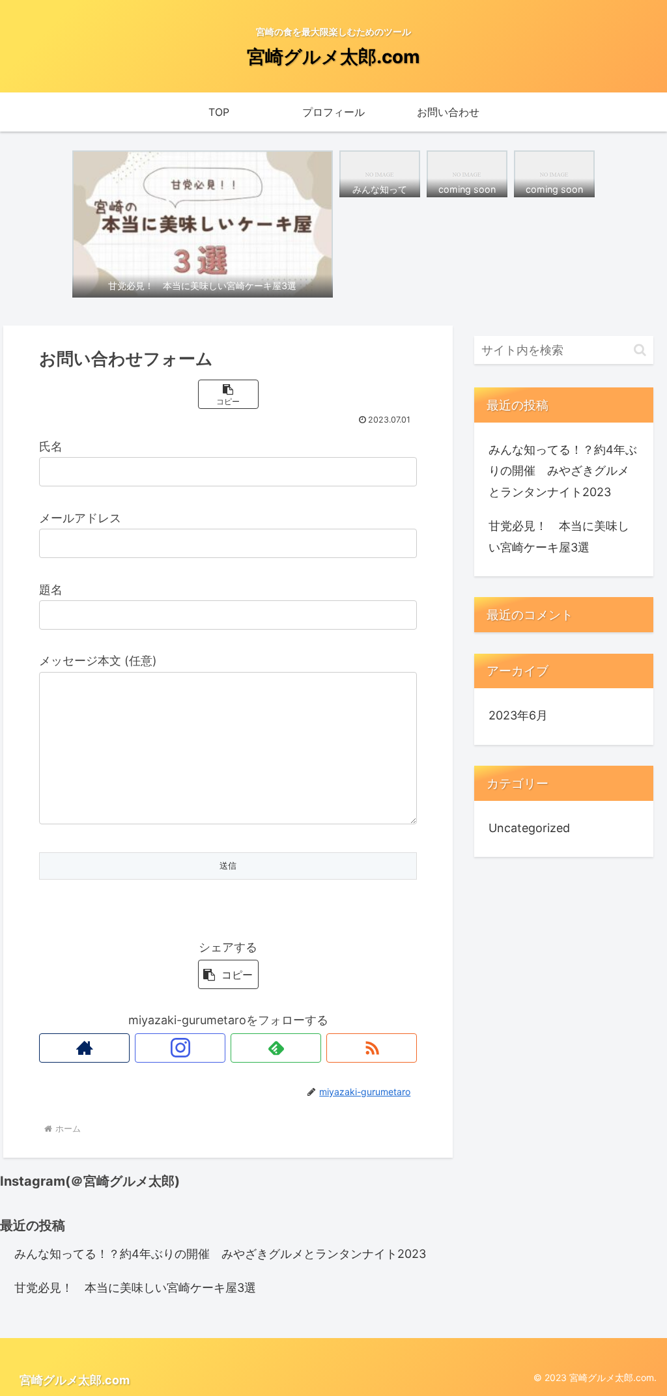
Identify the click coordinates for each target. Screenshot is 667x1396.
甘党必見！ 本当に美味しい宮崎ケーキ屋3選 (559, 536)
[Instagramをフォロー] (180, 1048)
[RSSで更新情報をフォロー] (371, 1048)
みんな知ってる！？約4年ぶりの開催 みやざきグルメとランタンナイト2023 (563, 471)
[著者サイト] (84, 1048)
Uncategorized (529, 828)
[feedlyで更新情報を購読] (276, 1048)
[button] (228, 394)
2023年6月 (518, 715)
